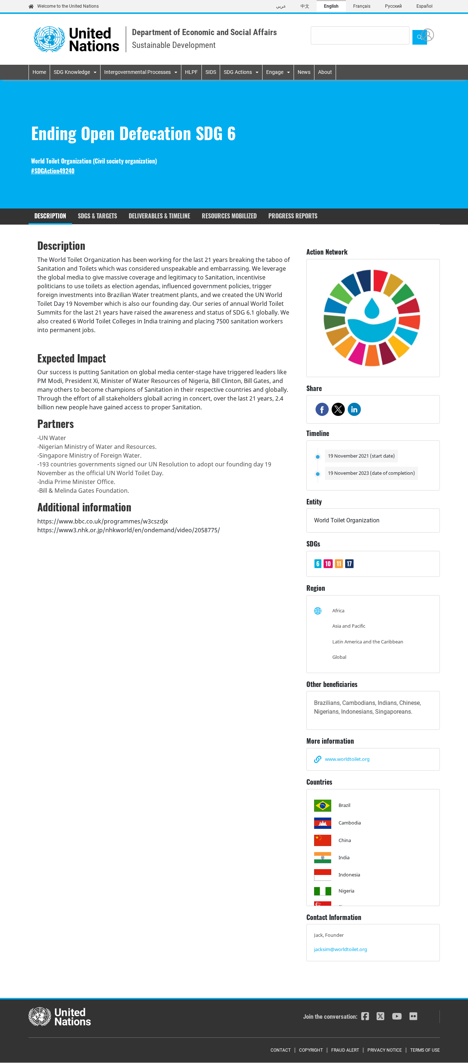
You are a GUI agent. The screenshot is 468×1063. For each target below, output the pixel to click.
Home (39, 72)
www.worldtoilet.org (347, 759)
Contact (281, 1050)
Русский (393, 6)
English (331, 6)
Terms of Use (425, 1050)
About (325, 72)
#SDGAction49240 (53, 171)
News (304, 72)
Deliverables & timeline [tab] (159, 215)
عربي (281, 6)
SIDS (210, 72)
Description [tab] (50, 215)
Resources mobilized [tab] (229, 215)
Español (424, 6)
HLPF (191, 72)
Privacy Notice (384, 1050)
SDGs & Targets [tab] (97, 215)
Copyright (311, 1050)
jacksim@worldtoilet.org (340, 949)
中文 (305, 6)
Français (361, 6)
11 (339, 563)
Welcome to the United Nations (68, 6)
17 (349, 563)
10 (328, 563)
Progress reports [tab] (292, 215)
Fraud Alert (345, 1050)
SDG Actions (238, 72)
